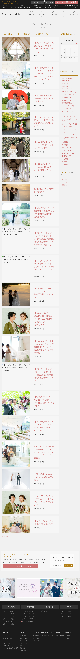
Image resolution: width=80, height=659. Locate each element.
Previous (3, 588)
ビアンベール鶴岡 (66, 616)
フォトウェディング (47, 636)
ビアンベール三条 (27, 619)
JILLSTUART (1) (68, 83)
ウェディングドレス (25, 640)
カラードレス (23, 643)
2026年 (64, 179)
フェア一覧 (6, 640)
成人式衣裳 (36, 636)
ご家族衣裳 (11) (67, 103)
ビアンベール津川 (8, 616)
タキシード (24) (67, 127)
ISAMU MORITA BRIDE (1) (68, 79)
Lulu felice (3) (67, 89)
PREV (6, 537)
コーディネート (59, 638)
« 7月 (62, 63)
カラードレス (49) (68, 116)
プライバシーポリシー (71, 638)
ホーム (5, 636)
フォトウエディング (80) (69, 130)
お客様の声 (6, 645)
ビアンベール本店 (8, 611)
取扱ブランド (23, 638)
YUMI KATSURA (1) (69, 92)
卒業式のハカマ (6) (69, 145)
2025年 (64, 182)
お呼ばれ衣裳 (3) (68, 94)
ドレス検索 (23, 636)
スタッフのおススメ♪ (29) (70, 120)
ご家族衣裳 (23, 650)
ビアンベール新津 (8, 614)
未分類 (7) (65, 159)
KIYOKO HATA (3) (69, 86)
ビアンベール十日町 (28, 616)
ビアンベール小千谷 (28, 614)
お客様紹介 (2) (67, 97)
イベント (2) (66, 108)
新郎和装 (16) (67, 156)
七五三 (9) (65, 142)
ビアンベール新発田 (9, 619)
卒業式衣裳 (36, 640)
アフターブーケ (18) (69, 106)
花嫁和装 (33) (67, 162)
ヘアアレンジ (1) (68, 134)
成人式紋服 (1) (67, 150)
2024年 (64, 185)
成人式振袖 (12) (67, 147)
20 (69, 55)
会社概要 (67, 636)
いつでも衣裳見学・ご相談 (20, 566)
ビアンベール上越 (46, 611)
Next (77, 588)
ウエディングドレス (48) (69, 112)
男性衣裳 (22, 648)
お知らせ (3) (66, 100)
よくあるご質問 (59, 636)
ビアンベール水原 (8, 624)
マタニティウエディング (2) (69, 138)
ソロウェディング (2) (69, 124)
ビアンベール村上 (8, 621)
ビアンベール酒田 (66, 611)
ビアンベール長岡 (11, 14)
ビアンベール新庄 (66, 614)
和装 (21, 645)
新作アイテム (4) (68, 153)
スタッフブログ (7, 643)
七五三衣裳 (36, 638)
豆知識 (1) (65, 164)
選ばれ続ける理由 (8, 638)
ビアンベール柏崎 (27, 621)
